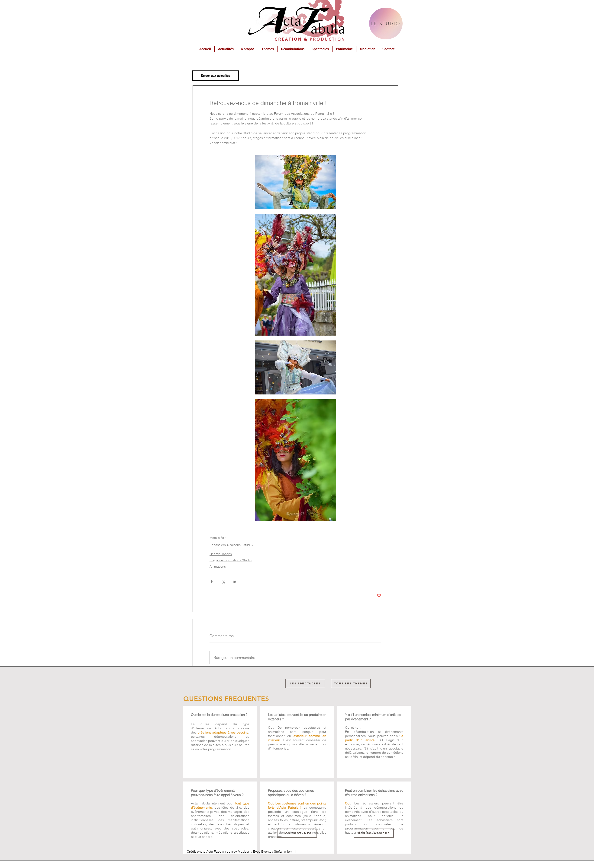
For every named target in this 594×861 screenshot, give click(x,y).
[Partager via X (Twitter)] (223, 581)
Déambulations (221, 554)
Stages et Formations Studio (231, 560)
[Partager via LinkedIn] (234, 581)
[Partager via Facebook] (212, 581)
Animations (218, 566)
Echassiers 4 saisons (225, 545)
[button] (247, 49)
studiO (248, 545)
